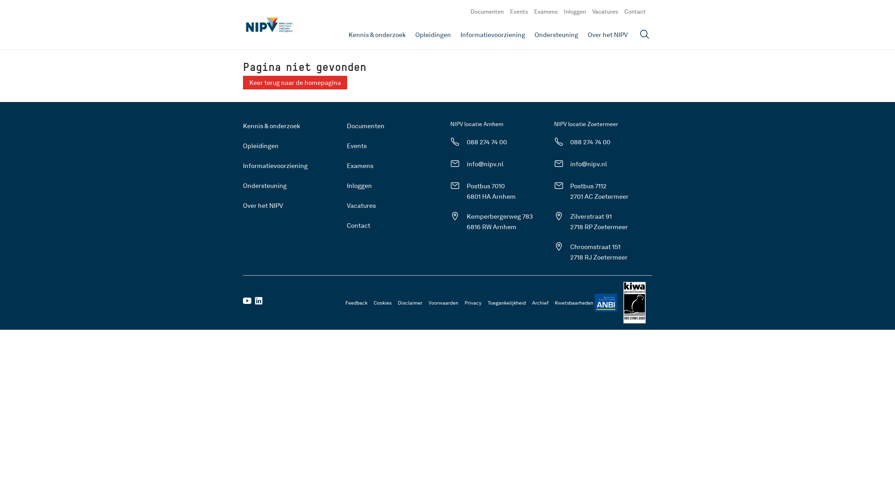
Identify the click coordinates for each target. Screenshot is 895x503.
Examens (546, 11)
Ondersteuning (556, 34)
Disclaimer (410, 303)
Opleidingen (433, 34)
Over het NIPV (608, 34)
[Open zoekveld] (644, 35)
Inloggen (575, 11)
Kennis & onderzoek (377, 34)
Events (519, 11)
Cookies (383, 303)
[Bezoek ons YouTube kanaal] (247, 303)
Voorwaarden (443, 303)
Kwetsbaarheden (574, 303)
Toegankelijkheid (507, 303)
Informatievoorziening (492, 34)
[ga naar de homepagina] (269, 24)
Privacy (473, 303)
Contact (635, 11)
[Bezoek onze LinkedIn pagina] (259, 303)
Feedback (356, 303)
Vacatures (605, 11)
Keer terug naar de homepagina (295, 82)
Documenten (487, 11)
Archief (540, 303)
